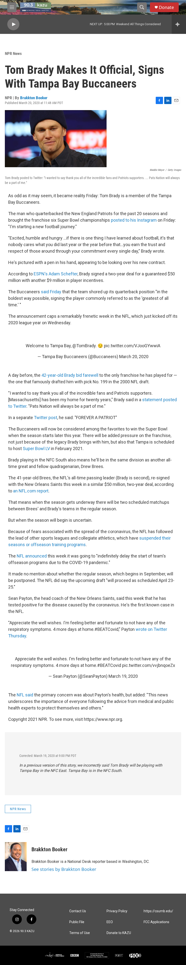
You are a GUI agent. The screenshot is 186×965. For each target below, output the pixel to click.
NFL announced (32, 555)
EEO (110, 922)
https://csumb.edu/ (158, 911)
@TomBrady (84, 345)
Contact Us (77, 911)
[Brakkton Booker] (16, 856)
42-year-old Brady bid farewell (69, 375)
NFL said (25, 694)
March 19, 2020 (123, 676)
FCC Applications (156, 922)
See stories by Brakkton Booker (63, 869)
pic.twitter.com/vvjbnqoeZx (148, 665)
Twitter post (45, 417)
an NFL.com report (30, 490)
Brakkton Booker (33, 97)
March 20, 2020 (133, 356)
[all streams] (179, 24)
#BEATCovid (109, 665)
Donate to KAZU (119, 933)
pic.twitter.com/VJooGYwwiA (132, 345)
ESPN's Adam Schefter (56, 273)
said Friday (51, 291)
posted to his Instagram (134, 220)
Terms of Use (79, 933)
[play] (13, 24)
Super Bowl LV (36, 448)
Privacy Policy (117, 911)
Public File (76, 922)
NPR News (13, 53)
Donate (166, 7)
